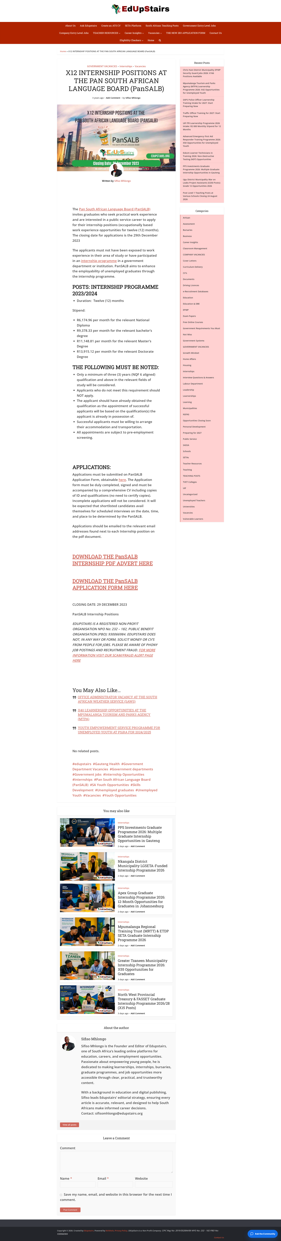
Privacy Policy (121, 1230)
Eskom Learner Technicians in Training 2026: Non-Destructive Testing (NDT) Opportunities (198, 156)
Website (141, 1178)
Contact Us (216, 32)
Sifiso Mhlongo (133, 98)
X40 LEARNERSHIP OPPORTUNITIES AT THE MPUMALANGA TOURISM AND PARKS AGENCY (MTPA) (114, 714)
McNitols (110, 1230)
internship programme (99, 260)
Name (66, 1178)
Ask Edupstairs (88, 25)
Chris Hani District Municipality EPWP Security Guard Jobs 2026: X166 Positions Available (202, 73)
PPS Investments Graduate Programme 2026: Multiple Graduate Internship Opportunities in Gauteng (140, 834)
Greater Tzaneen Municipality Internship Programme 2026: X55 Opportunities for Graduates (142, 967)
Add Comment (113, 98)
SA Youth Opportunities (110, 785)
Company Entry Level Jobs (74, 32)
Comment (67, 1148)
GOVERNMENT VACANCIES (102, 66)
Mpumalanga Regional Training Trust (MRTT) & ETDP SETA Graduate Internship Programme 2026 (143, 933)
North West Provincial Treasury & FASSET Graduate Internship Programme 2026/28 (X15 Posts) (144, 1001)
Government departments (132, 769)
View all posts (69, 1124)
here (122, 479)
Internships (126, 66)
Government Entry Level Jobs (199, 25)
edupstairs (82, 764)
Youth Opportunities (120, 795)
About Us (70, 25)
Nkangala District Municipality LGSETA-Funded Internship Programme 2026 (142, 866)
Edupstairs (89, 1230)
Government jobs (88, 774)
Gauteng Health (107, 764)
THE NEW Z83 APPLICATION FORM (185, 32)
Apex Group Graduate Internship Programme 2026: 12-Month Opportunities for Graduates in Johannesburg (141, 899)
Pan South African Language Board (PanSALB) (114, 209)
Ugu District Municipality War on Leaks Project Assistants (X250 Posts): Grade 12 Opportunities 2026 (202, 182)
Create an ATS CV (111, 25)
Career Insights (133, 32)
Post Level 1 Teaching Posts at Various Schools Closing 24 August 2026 (200, 196)
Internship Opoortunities (124, 774)
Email (103, 1178)
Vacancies (154, 32)
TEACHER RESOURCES (105, 32)
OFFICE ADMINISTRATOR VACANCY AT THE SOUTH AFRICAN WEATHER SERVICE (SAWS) (117, 699)
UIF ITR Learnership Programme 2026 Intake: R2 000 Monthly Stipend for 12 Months (202, 126)
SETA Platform (133, 25)
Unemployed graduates (115, 790)
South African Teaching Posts (162, 25)
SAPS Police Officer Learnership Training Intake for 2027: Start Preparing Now (198, 103)
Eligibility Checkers (130, 40)
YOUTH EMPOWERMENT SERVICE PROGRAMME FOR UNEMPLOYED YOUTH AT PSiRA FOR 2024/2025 (119, 730)
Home (151, 40)
